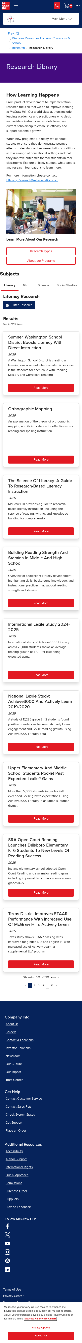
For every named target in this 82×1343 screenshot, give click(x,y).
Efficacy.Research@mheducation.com (32, 180)
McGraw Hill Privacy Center (40, 1318)
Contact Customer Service (24, 1098)
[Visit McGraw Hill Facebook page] (7, 1226)
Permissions (14, 1183)
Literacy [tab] (9, 285)
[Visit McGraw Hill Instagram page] (7, 1251)
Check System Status (20, 1114)
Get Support (14, 1122)
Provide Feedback (18, 1207)
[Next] (56, 985)
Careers (11, 1032)
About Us (12, 1024)
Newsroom (13, 1056)
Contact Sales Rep (18, 1106)
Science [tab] (43, 285)
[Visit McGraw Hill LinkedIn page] (7, 1269)
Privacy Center (13, 1296)
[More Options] (77, 5)
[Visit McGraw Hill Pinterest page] (7, 1260)
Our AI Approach (17, 1175)
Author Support (16, 1159)
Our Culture (14, 1064)
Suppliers (12, 1199)
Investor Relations (18, 1048)
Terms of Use (12, 1289)
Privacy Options (41, 1327)
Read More (41, 387)
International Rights (19, 1167)
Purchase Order (16, 1191)
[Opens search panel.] (57, 5)
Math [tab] (26, 285)
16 (52, 985)
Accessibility (14, 1151)
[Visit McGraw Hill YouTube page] (7, 1243)
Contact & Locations (19, 1040)
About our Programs (41, 260)
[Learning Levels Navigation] (16, 5)
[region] (41, 1322)
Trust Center (14, 1080)
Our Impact (13, 1072)
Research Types (41, 251)
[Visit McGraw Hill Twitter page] (7, 1234)
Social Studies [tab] (67, 285)
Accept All (41, 1335)
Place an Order (16, 1130)
